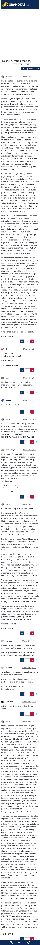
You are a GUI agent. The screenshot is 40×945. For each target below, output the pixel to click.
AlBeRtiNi (9, 702)
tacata (8, 378)
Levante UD (6, 65)
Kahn (7, 349)
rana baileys (10, 450)
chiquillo (9, 400)
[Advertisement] (20, 37)
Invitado (9, 76)
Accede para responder (30, 68)
